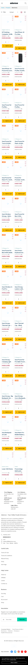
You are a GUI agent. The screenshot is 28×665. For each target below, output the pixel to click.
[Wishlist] (12, 18)
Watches (10, 631)
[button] (13, 12)
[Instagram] (18, 651)
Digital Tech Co (6, 30)
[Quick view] (12, 16)
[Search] (26, 3)
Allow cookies (14, 662)
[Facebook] (11, 651)
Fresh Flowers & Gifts (17, 629)
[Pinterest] (22, 651)
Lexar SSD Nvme (7, 469)
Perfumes (16, 631)
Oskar (16, 466)
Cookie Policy (13, 659)
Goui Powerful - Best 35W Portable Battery (20, 216)
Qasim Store (5, 466)
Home (2, 7)
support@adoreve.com (9, 541)
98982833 (7, 537)
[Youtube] (25, 651)
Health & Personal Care (6, 632)
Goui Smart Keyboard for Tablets (19, 252)
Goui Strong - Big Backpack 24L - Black (7, 398)
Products (8, 7)
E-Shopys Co (18, 30)
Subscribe (22, 619)
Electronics (3, 631)
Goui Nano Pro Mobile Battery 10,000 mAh (19, 434)
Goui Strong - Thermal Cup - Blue (6, 325)
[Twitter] (15, 651)
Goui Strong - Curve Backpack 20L (20, 398)
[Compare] (12, 20)
